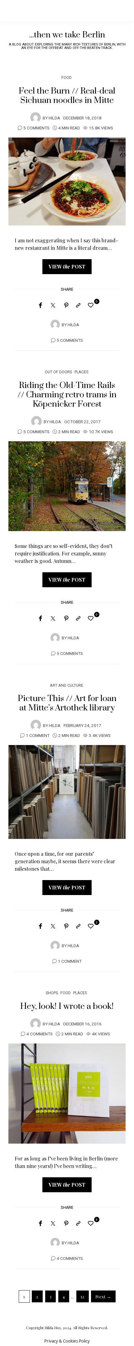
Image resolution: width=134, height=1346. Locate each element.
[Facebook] (40, 305)
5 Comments (36, 128)
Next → (103, 1296)
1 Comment (38, 736)
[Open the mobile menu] (119, 10)
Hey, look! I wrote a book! (67, 1006)
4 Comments (39, 1034)
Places (81, 372)
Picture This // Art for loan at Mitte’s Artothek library (67, 703)
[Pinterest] (66, 305)
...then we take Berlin (67, 35)
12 (82, 1296)
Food (66, 77)
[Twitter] (53, 306)
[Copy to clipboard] (78, 305)
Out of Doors (58, 372)
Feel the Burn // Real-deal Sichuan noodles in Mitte (67, 96)
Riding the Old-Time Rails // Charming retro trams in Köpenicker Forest (67, 394)
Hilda (54, 118)
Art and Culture (66, 685)
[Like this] (91, 304)
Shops (52, 992)
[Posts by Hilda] (35, 117)
